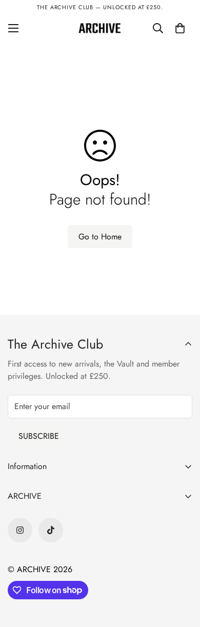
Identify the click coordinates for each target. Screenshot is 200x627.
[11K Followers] (20, 530)
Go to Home (100, 236)
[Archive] (100, 28)
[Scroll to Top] (181, 572)
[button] (180, 28)
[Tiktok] (50, 530)
